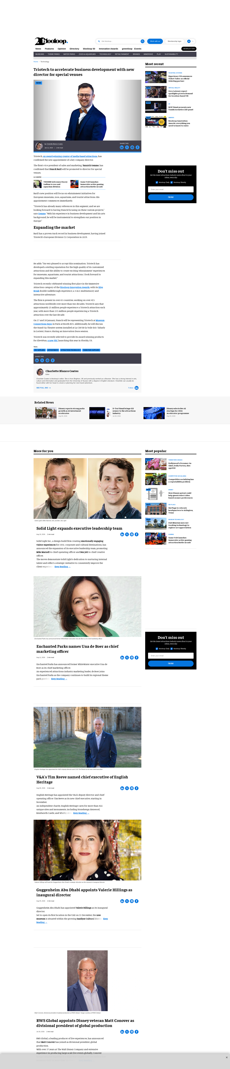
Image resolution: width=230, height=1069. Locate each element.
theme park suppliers (91, 350)
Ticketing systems (175, 73)
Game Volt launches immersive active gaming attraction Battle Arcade (92, 184)
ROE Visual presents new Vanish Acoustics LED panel (180, 108)
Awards (171, 117)
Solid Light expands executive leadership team (79, 528)
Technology (105, 54)
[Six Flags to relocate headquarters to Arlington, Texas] (156, 508)
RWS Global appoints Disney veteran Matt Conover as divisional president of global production (85, 1023)
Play (159, 54)
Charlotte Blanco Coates (55, 144)
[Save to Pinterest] (132, 147)
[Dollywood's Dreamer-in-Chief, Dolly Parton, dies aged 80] (156, 464)
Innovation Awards (108, 49)
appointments (53, 350)
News (38, 49)
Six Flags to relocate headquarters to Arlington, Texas (180, 510)
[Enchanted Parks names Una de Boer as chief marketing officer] (87, 606)
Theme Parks (54, 54)
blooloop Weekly (180, 182)
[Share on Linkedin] (122, 147)
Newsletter (189, 49)
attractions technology (70, 350)
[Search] (142, 41)
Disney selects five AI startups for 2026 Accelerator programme (178, 410)
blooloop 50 (89, 49)
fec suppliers (39, 350)
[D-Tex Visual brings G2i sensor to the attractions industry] (100, 413)
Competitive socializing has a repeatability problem (181, 480)
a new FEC (53, 340)
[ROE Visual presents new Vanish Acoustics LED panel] (156, 106)
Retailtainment (122, 54)
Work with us (155, 41)
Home (36, 62)
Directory (74, 49)
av (169, 104)
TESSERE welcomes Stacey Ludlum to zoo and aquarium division (55, 184)
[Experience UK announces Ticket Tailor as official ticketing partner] (156, 77)
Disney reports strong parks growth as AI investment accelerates (71, 410)
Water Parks (69, 54)
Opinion (62, 49)
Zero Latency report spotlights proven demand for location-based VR (180, 93)
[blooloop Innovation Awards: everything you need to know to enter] (156, 121)
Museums (39, 54)
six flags (171, 504)
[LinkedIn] (136, 388)
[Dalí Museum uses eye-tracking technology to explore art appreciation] (156, 523)
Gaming (171, 534)
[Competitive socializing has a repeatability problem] (156, 478)
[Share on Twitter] (127, 147)
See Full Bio (42, 388)
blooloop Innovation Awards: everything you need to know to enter (179, 123)
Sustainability (171, 54)
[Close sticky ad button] (227, 1057)
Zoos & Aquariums (87, 54)
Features (49, 49)
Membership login (174, 41)
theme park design (175, 460)
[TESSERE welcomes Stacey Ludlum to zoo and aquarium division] (38, 184)
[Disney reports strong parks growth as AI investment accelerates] (46, 413)
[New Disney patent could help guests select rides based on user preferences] (156, 493)
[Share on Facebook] (137, 147)
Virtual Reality (174, 88)
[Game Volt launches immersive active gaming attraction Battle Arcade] (74, 184)
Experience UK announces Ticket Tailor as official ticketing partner (180, 78)
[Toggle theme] (189, 41)
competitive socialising (177, 476)
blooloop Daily (164, 182)
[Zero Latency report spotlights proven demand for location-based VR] (156, 91)
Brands (136, 54)
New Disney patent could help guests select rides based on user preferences (180, 495)
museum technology (176, 519)
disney (170, 489)
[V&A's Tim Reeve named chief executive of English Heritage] (87, 737)
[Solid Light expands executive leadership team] (87, 488)
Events (137, 49)
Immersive (148, 54)
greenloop (127, 49)
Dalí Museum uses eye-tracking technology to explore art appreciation (179, 525)
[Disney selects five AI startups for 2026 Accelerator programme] (154, 413)
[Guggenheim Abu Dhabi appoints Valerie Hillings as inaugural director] (87, 850)
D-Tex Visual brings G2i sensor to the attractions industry (124, 410)
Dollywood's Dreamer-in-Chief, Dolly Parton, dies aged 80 (180, 465)
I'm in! (171, 197)
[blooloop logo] (51, 41)
